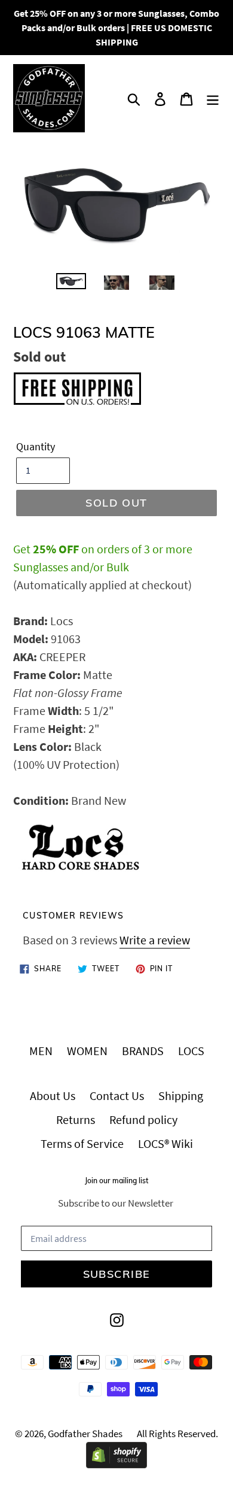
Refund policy (143, 1119)
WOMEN (87, 1050)
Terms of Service (82, 1143)
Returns (75, 1119)
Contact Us (117, 1095)
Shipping (180, 1095)
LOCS (191, 1050)
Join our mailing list (116, 1181)
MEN (41, 1050)
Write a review (154, 939)
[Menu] (213, 98)
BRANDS (143, 1050)
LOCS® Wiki (165, 1143)
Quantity (35, 446)
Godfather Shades (85, 1433)
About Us (52, 1095)
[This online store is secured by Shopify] (116, 1463)
